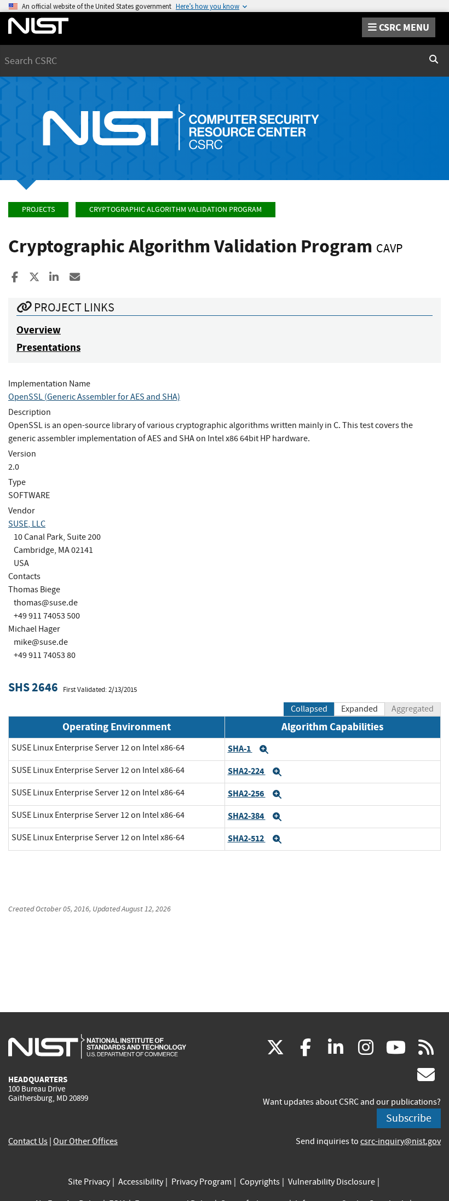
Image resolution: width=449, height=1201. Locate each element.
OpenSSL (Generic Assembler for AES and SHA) (94, 396)
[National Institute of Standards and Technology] (97, 1046)
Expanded (359, 708)
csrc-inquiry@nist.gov (400, 1141)
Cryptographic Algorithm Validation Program (175, 209)
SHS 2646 (33, 687)
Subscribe (408, 1118)
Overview (38, 330)
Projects (38, 209)
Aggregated (413, 708)
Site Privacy (89, 1181)
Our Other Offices (85, 1141)
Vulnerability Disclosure (331, 1181)
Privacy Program (201, 1181)
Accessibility (140, 1181)
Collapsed (309, 708)
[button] (263, 749)
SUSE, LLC (26, 523)
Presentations (48, 347)
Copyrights (260, 1181)
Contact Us (28, 1141)
